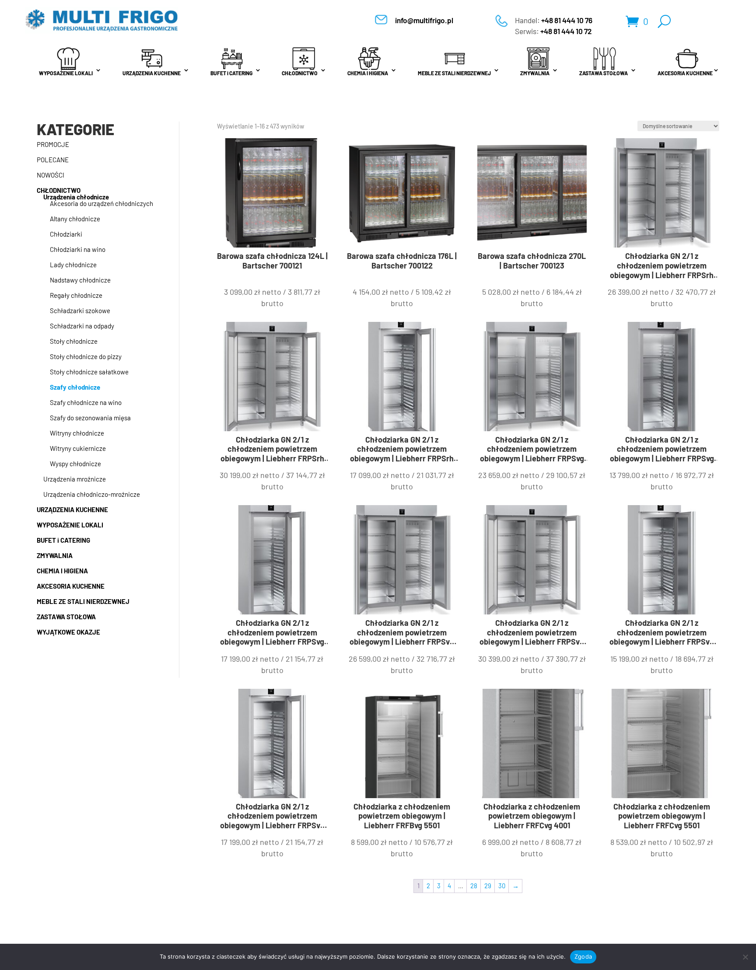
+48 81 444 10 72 (566, 31)
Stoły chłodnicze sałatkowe (89, 372)
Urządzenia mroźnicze (74, 479)
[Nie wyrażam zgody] (745, 957)
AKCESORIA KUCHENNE (685, 73)
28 (473, 886)
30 (501, 886)
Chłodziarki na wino (77, 249)
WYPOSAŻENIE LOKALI (66, 73)
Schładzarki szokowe (80, 310)
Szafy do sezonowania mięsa (90, 418)
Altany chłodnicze (75, 219)
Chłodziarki (66, 234)
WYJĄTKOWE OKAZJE (68, 632)
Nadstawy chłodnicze (80, 280)
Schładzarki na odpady (82, 326)
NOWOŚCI (50, 175)
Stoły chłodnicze (74, 341)
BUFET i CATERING (231, 73)
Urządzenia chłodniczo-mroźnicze (91, 494)
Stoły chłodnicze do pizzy (86, 356)
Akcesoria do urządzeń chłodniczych (101, 203)
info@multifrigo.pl (424, 20)
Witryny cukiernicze (78, 448)
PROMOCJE (53, 144)
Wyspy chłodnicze (75, 464)
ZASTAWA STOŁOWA (603, 73)
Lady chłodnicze (73, 265)
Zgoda (583, 956)
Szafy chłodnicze (75, 387)
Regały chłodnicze (76, 295)
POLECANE (53, 160)
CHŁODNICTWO (300, 73)
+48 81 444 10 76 (566, 20)
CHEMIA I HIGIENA (367, 73)
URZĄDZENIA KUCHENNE (151, 73)
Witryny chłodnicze (77, 433)
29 (487, 886)
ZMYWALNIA (535, 73)
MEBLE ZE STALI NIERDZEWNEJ (454, 73)
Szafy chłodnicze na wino (86, 402)
